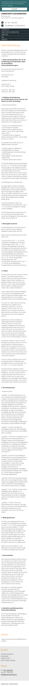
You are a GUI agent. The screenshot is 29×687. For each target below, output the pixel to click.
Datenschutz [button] (10, 5)
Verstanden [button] (14, 9)
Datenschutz (14, 684)
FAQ (2, 37)
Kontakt (4, 39)
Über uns (4, 34)
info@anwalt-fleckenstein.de (15, 26)
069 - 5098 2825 (12, 23)
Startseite (5, 30)
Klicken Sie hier (5, 639)
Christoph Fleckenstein (10, 32)
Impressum (5, 684)
